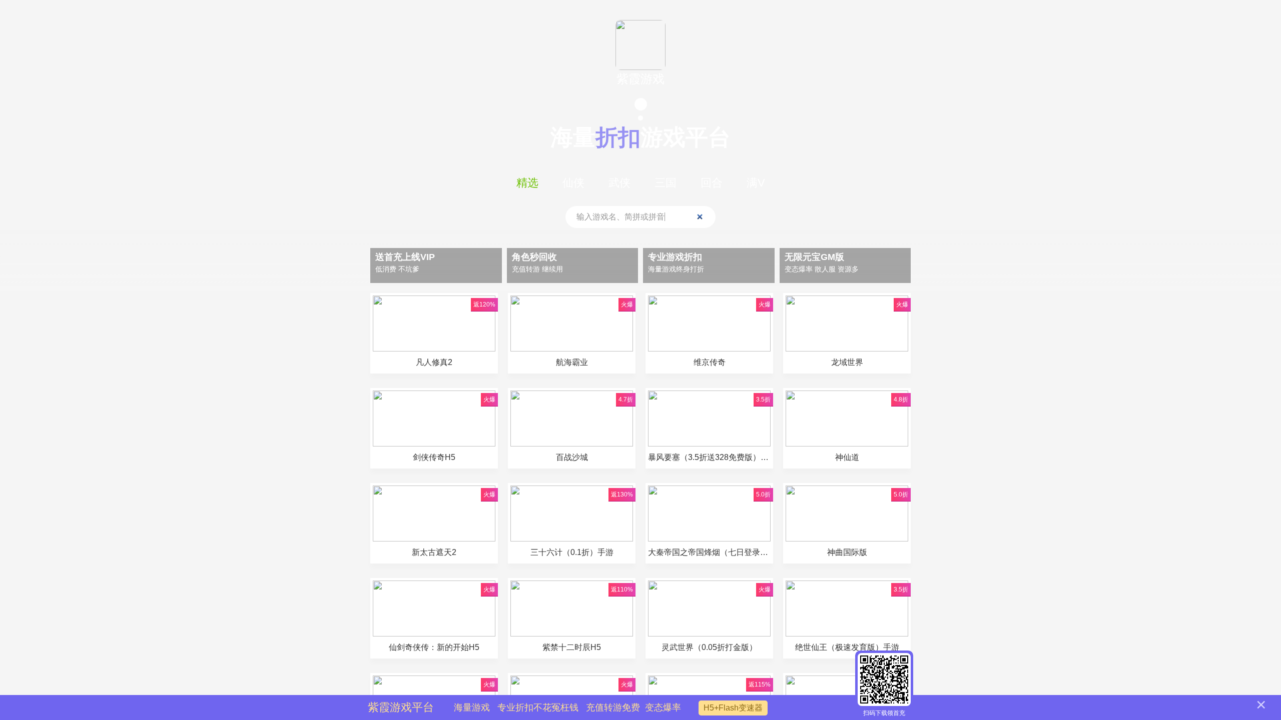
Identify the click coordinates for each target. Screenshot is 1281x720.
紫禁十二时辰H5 (571, 647)
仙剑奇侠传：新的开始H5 (434, 647)
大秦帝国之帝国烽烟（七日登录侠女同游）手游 (709, 552)
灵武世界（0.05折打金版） (709, 647)
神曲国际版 (847, 552)
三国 (666, 182)
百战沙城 (572, 457)
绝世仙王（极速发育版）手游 (847, 647)
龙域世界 (847, 362)
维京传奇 (710, 362)
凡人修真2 (434, 362)
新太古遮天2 (434, 552)
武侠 (619, 182)
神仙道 (847, 457)
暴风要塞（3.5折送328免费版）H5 (709, 457)
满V (756, 182)
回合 (712, 182)
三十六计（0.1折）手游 (571, 552)
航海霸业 (572, 362)
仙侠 (573, 182)
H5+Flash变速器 (733, 708)
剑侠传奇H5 (434, 457)
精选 (527, 182)
